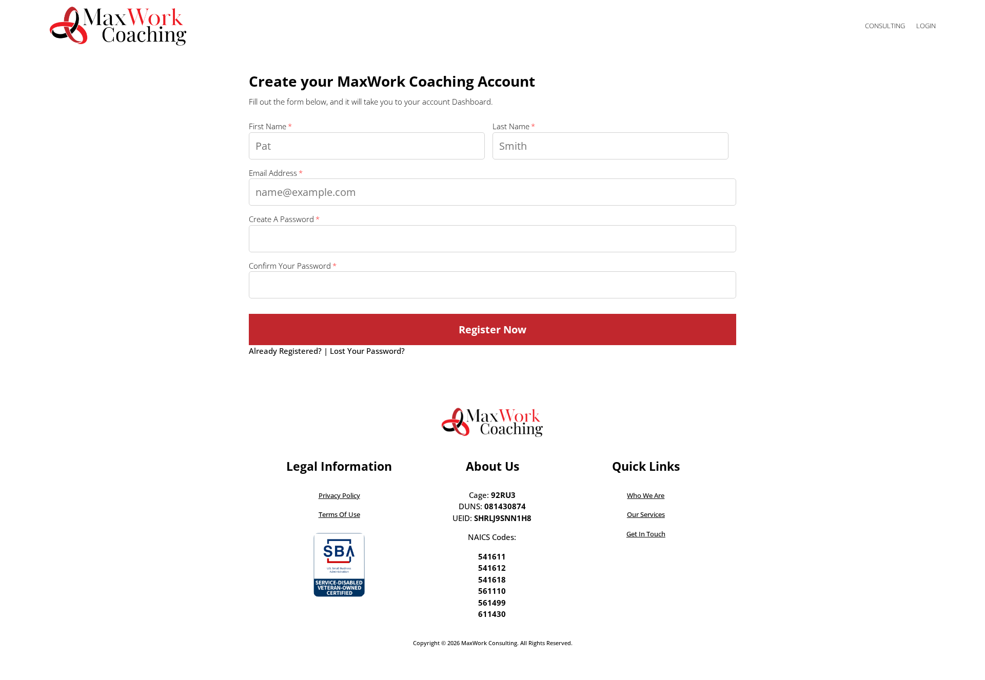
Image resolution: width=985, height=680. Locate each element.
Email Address (273, 173)
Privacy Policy (339, 495)
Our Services (646, 514)
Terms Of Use (339, 514)
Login (926, 25)
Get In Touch (645, 533)
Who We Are (645, 495)
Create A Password (281, 219)
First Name (267, 126)
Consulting (885, 25)
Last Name (511, 126)
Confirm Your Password (290, 266)
